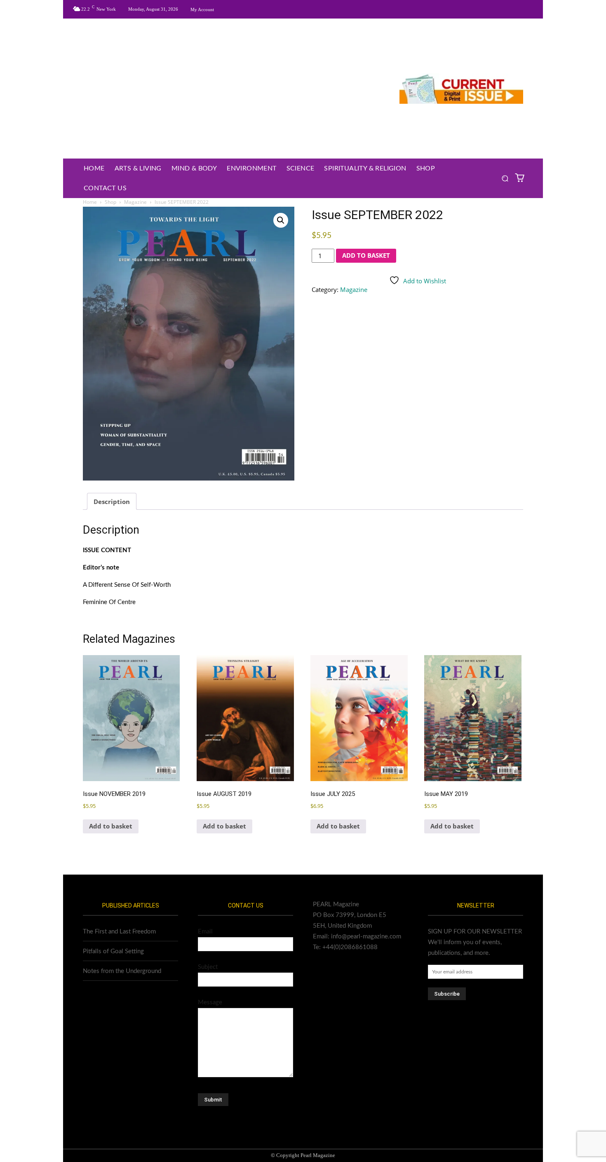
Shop (110, 201)
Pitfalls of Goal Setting (113, 951)
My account (202, 9)
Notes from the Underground (122, 971)
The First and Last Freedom (119, 932)
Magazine (135, 201)
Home (90, 201)
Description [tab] (112, 501)
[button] (505, 178)
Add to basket (366, 255)
